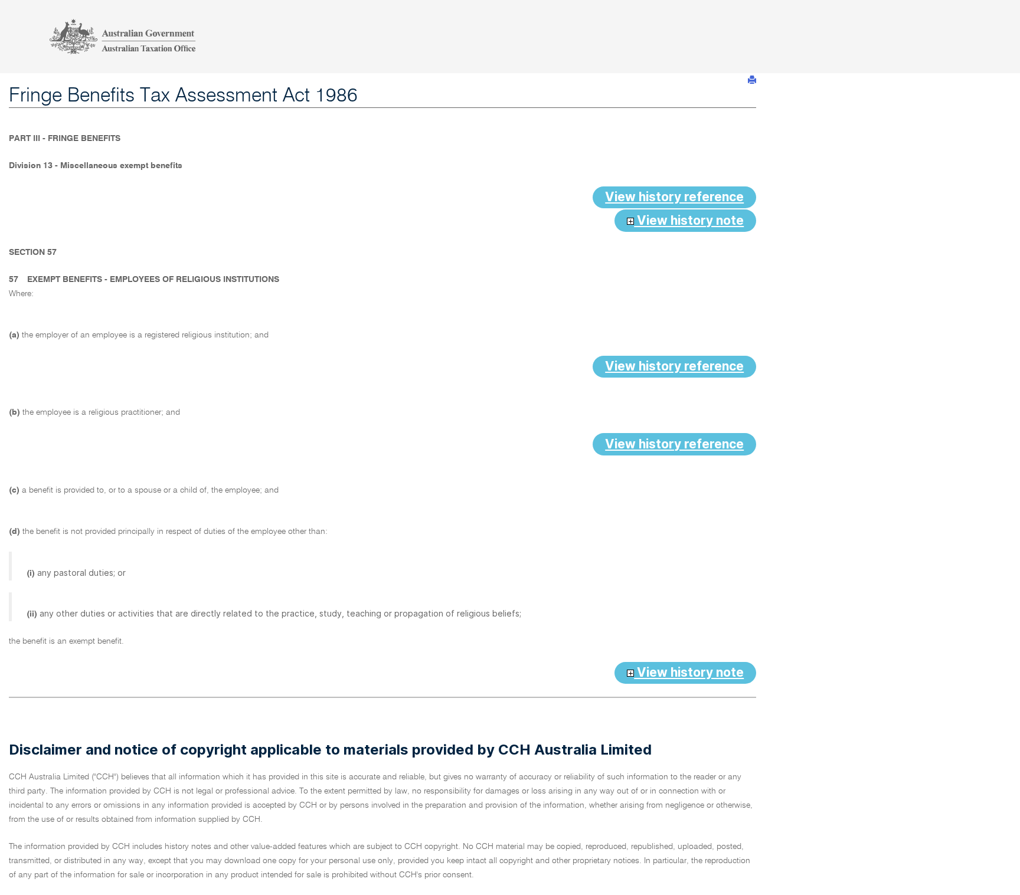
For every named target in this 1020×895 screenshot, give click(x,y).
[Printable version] (752, 80)
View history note (689, 220)
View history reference (674, 196)
